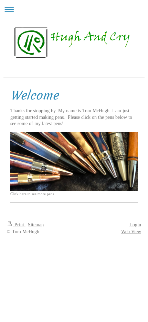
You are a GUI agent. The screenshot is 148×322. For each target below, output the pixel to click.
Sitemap (36, 224)
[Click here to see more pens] (74, 161)
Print (19, 224)
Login (135, 224)
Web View (131, 231)
